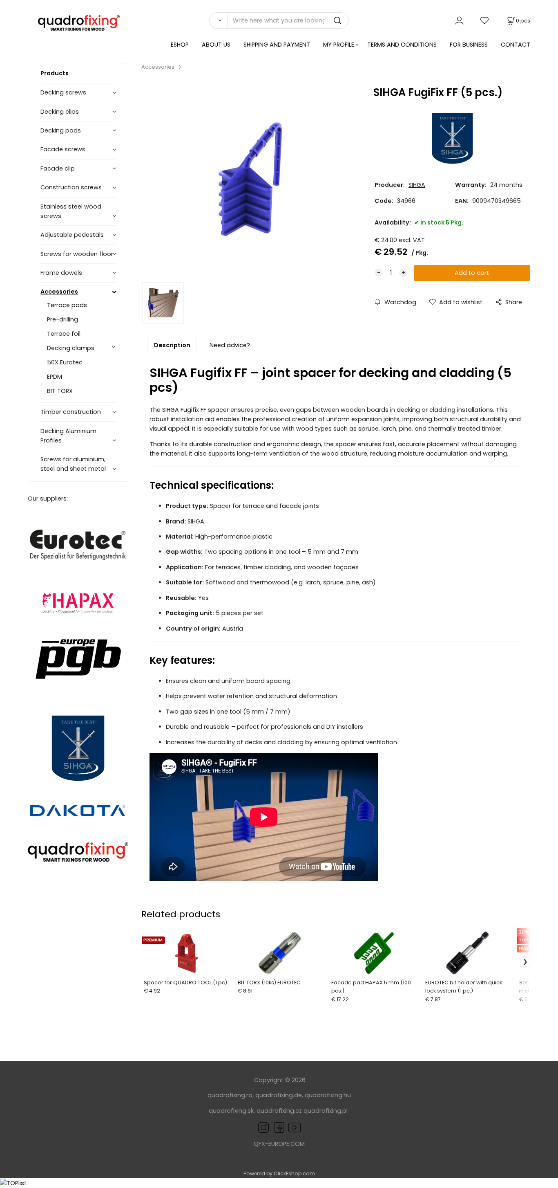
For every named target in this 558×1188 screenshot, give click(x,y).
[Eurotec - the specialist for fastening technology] (78, 545)
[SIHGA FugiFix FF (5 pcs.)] (248, 179)
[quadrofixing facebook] (277, 1127)
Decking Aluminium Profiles (68, 436)
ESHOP (180, 44)
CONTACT (515, 44)
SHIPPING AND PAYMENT (276, 44)
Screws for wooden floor (76, 254)
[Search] (218, 20)
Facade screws (62, 149)
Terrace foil (63, 334)
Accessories (59, 291)
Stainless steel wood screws (70, 211)
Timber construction (70, 412)
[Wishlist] (484, 20)
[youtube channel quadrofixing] (294, 1127)
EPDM (54, 377)
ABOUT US (216, 44)
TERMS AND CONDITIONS (402, 44)
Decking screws (63, 92)
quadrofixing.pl (326, 1111)
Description (172, 345)
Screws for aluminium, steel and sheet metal (73, 464)
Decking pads (60, 130)
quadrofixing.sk (231, 1111)
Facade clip (57, 168)
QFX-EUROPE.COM (279, 1144)
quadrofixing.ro (230, 1095)
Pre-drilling (62, 319)
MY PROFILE (338, 44)
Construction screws (71, 187)
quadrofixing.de (278, 1095)
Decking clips (59, 112)
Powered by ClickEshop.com (279, 1173)
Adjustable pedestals (72, 235)
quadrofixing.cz (279, 1111)
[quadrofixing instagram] (263, 1127)
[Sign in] (459, 20)
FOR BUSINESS (469, 44)
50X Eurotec (65, 362)
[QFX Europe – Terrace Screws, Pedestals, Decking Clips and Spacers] (78, 852)
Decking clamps (70, 348)
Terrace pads (67, 305)
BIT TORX (60, 391)
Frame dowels (61, 273)
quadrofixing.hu (328, 1095)
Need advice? (230, 345)
